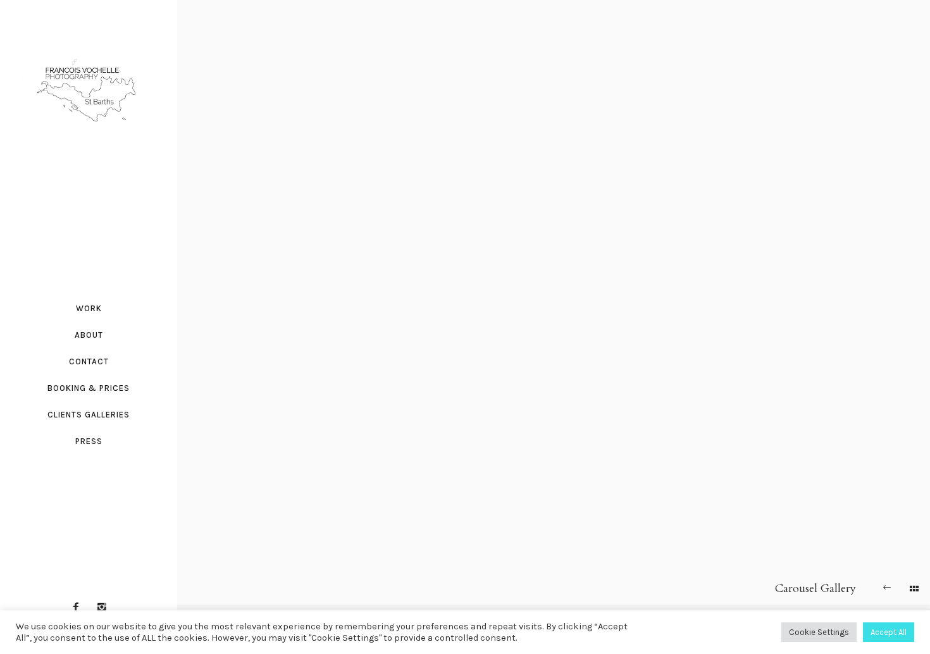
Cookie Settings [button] (819, 632)
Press (88, 441)
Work (89, 308)
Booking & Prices (88, 388)
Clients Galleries (88, 414)
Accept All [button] (889, 632)
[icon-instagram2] (102, 607)
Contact (89, 361)
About (89, 335)
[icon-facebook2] (79, 607)
